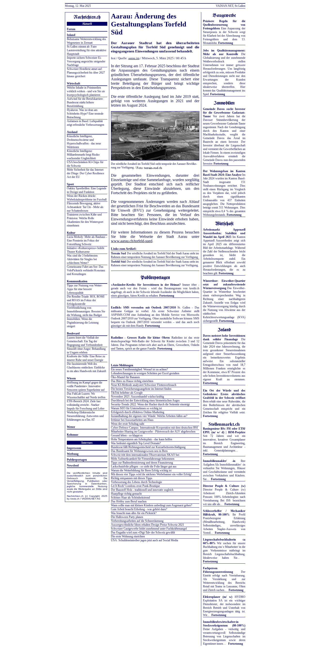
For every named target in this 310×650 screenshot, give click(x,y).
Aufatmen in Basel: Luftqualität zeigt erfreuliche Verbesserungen (85, 122)
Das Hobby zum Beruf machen (129, 501)
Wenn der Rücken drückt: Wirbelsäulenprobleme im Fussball (87, 197)
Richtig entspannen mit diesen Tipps (131, 478)
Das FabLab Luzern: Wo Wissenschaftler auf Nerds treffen (86, 395)
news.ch (74, 498)
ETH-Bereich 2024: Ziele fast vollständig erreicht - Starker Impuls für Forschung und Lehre (85, 405)
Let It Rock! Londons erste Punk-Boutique (135, 486)
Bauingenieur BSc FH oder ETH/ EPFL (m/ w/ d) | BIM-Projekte (224, 430)
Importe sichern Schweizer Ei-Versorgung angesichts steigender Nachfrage (86, 61)
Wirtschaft (73, 83)
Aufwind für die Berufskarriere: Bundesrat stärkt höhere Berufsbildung (85, 102)
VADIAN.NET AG (91, 498)
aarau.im (134, 58)
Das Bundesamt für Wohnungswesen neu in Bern (139, 451)
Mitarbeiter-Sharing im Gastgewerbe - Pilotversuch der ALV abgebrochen (153, 431)
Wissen (71, 378)
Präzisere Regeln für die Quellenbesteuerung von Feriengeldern (224, 24)
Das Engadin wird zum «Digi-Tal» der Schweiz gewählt (143, 532)
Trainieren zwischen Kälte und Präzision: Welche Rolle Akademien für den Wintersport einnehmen (85, 220)
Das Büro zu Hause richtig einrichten (132, 381)
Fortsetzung (166, 295)
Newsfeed (73, 465)
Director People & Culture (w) (224, 486)
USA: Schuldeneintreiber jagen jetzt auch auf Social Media (144, 540)
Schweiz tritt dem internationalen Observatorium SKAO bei (145, 455)
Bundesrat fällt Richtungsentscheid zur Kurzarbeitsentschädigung (148, 447)
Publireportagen (77, 459)
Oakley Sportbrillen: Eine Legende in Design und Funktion (86, 190)
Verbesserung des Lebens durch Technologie (136, 482)
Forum (71, 29)
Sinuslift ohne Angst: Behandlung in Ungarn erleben (86, 350)
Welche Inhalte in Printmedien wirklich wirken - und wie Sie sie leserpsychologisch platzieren (86, 91)
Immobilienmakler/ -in (219, 461)
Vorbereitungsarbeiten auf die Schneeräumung (137, 521)
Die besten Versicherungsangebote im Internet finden (141, 389)
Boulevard (73, 333)
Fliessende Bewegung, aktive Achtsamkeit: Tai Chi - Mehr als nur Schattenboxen (85, 207)
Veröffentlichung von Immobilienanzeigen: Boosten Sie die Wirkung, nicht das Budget (86, 311)
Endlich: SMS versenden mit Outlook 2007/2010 (143, 307)
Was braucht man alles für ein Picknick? (133, 513)
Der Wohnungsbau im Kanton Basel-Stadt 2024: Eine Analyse (224, 172)
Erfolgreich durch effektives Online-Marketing (137, 412)
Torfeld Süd (118, 261)
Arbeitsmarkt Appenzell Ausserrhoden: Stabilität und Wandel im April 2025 (224, 233)
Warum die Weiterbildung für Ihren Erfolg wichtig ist (141, 470)
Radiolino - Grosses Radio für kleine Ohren (140, 337)
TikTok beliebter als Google (127, 392)
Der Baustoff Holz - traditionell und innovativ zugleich (142, 490)
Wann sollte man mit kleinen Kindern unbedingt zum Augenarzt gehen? (151, 505)
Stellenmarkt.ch (224, 424)
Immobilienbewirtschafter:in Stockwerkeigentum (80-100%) (224, 623)
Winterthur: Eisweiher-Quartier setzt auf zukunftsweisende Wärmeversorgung (224, 284)
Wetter (71, 427)
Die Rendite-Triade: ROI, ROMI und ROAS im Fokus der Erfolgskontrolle (85, 300)
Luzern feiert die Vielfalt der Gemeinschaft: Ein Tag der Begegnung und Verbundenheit (84, 341)
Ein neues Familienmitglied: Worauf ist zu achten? (139, 369)
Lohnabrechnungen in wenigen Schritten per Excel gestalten (145, 373)
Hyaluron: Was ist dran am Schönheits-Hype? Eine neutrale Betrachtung (85, 113)
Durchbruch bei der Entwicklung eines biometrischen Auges (145, 400)
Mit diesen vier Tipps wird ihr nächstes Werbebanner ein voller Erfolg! (151, 474)
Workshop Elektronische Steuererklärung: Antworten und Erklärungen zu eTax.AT (85, 416)
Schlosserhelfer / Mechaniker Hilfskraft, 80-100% (224, 512)
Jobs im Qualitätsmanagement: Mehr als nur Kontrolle (224, 52)
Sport (70, 184)
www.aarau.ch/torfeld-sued (131, 241)
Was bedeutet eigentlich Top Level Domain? (136, 443)
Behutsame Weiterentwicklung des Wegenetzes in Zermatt (86, 40)
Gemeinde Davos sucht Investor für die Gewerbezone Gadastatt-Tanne (224, 112)
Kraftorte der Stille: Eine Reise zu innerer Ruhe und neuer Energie (86, 358)
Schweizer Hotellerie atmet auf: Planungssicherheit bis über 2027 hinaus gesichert (86, 72)
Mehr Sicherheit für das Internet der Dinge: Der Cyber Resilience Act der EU (85, 173)
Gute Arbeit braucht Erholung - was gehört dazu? (139, 509)
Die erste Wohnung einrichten (128, 536)
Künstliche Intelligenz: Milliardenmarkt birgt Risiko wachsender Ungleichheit (83, 154)
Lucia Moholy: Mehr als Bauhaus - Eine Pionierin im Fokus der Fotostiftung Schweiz (87, 240)
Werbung (72, 454)
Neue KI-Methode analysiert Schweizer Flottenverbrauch (143, 385)
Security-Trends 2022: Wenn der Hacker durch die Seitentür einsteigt (150, 404)
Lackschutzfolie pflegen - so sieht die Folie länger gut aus (144, 466)
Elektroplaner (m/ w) (217, 597)
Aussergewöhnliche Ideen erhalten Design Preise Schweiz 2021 (147, 524)
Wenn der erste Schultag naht (127, 423)
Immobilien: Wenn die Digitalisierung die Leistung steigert (83, 322)
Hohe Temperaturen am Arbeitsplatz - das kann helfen (141, 439)
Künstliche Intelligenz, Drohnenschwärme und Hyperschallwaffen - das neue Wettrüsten (84, 141)
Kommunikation (77, 281)
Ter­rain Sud (118, 253)
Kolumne (72, 434)
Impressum (74, 448)
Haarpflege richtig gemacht (126, 493)
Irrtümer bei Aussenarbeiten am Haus (132, 420)
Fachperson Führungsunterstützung (218, 570)
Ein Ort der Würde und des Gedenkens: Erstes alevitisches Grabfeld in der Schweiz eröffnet (224, 394)
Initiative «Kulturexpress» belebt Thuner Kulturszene (85, 249)
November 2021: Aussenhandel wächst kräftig (137, 396)
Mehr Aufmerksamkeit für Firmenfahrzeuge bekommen (142, 458)
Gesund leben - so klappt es (127, 435)
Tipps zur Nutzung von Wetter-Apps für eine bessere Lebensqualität (84, 289)
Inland (71, 35)
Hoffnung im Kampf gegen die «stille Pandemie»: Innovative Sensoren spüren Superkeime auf (86, 386)
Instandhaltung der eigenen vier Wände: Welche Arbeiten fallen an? (149, 416)
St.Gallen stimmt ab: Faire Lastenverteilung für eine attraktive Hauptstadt (86, 50)
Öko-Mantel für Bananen (125, 377)
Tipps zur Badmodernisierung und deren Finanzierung (142, 462)
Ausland (72, 132)
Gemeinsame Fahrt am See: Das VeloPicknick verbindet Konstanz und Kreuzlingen (86, 270)
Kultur (71, 232)
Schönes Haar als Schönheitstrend (130, 497)
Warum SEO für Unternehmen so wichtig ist (136, 408)
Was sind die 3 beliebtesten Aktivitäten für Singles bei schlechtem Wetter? (82, 259)
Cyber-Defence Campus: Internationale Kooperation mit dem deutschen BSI (154, 427)
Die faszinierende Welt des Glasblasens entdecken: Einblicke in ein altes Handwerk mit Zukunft (86, 367)
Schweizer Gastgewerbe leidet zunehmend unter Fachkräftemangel (149, 528)
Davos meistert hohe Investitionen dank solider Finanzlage (224, 337)
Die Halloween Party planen (127, 517)
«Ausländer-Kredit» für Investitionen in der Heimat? (146, 284)
